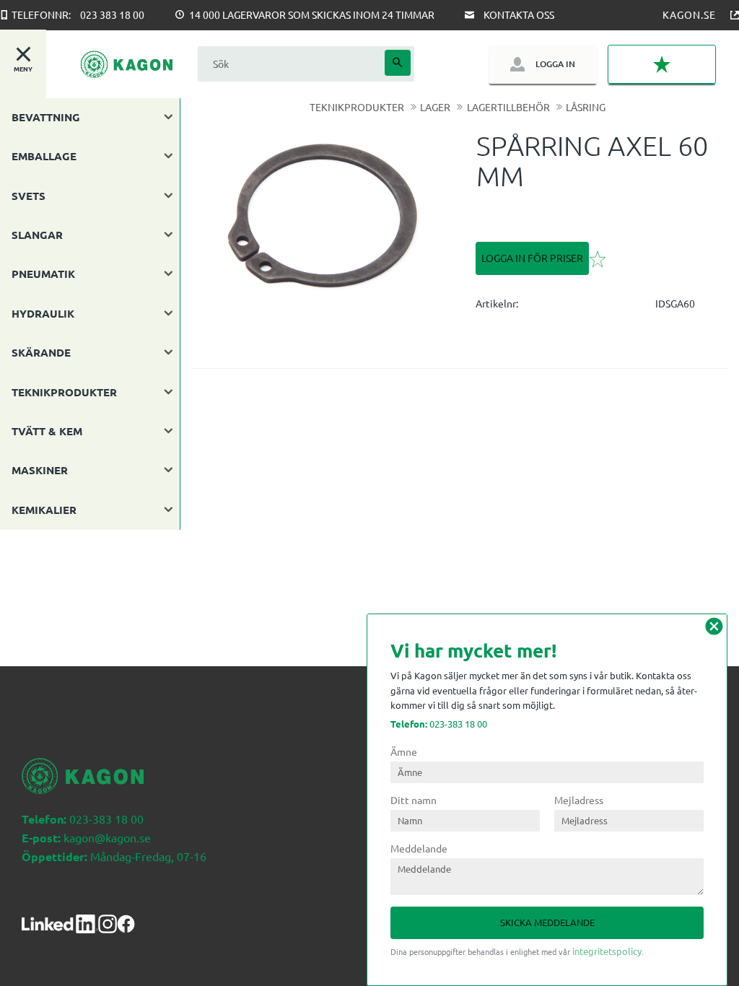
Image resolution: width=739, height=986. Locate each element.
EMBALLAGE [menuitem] (44, 156)
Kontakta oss (519, 14)
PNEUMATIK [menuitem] (43, 273)
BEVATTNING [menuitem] (46, 117)
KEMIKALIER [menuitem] (44, 509)
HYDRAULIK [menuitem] (43, 313)
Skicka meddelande (547, 922)
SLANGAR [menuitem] (37, 234)
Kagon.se (689, 14)
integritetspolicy (607, 951)
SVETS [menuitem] (28, 195)
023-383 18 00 (438, 723)
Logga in (555, 64)
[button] (661, 64)
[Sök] (398, 63)
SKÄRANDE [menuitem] (41, 352)
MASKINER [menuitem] (40, 470)
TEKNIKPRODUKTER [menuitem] (64, 392)
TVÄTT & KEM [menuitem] (47, 431)
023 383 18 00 (112, 14)
